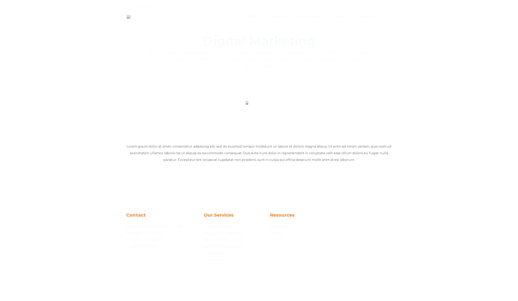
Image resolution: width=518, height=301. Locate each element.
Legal (274, 289)
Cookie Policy (256, 289)
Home (253, 16)
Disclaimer (290, 289)
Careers (339, 16)
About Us (278, 16)
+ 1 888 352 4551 (197, 6)
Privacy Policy (231, 289)
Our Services (309, 16)
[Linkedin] (392, 6)
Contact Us (367, 16)
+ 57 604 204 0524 (171, 6)
